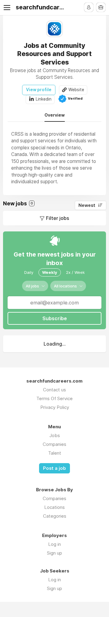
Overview (55, 115)
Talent (54, 453)
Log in (54, 544)
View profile (38, 89)
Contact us (54, 390)
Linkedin (43, 99)
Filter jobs (57, 218)
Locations (54, 507)
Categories (54, 516)
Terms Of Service (54, 398)
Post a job (54, 468)
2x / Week (75, 272)
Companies (54, 444)
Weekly (49, 272)
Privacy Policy (54, 407)
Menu (8, 7)
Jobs (54, 435)
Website (76, 89)
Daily (28, 272)
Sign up (54, 553)
